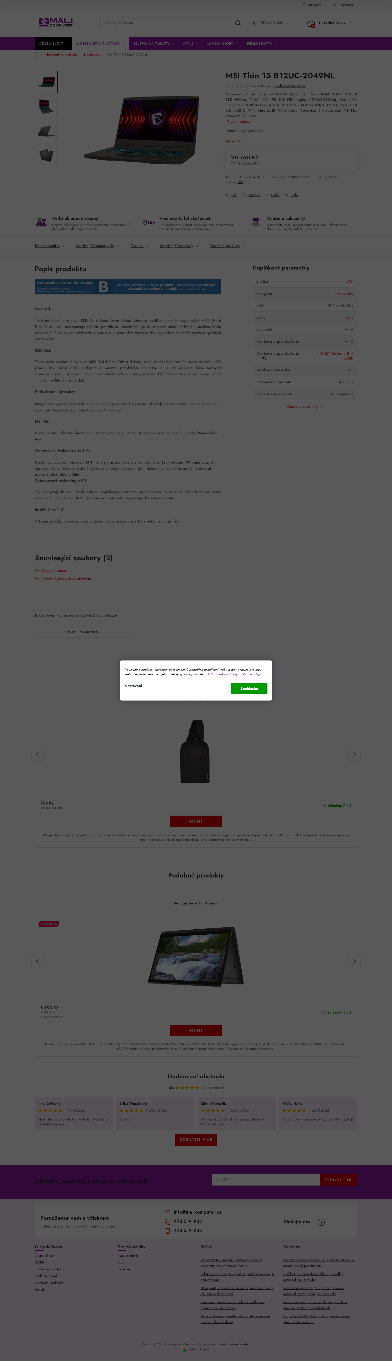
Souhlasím (249, 688)
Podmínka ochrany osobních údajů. (236, 674)
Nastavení (133, 685)
